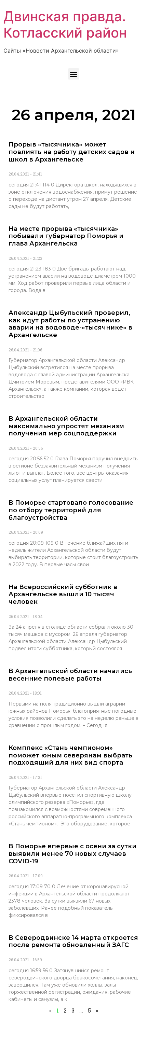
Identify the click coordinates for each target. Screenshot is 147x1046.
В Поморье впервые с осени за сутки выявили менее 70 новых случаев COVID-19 (72, 853)
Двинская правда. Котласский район (65, 24)
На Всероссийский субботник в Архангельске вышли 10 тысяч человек (63, 594)
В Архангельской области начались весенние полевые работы (70, 674)
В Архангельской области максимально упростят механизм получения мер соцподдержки (66, 426)
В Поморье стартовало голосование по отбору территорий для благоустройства (71, 510)
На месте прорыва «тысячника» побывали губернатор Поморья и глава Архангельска (66, 236)
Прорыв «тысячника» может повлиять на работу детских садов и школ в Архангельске (72, 152)
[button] (73, 74)
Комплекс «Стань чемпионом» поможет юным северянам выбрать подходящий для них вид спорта (70, 755)
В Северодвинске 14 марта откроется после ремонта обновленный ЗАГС (73, 941)
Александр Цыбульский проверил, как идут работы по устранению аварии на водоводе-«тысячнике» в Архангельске (70, 324)
